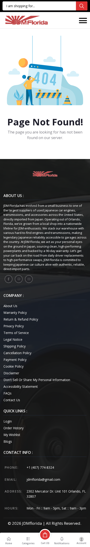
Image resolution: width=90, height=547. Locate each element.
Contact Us (11, 400)
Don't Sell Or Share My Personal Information (36, 380)
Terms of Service (16, 333)
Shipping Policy (14, 346)
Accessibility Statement (20, 386)
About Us (10, 306)
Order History (13, 428)
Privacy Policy (13, 326)
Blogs (7, 441)
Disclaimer (11, 373)
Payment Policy (15, 359)
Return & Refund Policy (20, 319)
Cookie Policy (13, 366)
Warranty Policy (15, 312)
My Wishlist (11, 435)
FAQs (7, 393)
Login (7, 421)
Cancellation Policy (17, 353)
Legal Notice (12, 339)
